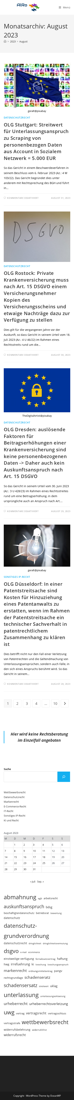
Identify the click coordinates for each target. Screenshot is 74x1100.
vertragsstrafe (12, 1023)
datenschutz (12, 918)
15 (15, 857)
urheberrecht (16, 1003)
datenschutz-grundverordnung (26, 930)
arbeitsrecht (51, 898)
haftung (62, 959)
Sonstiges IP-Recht (17, 577)
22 (15, 863)
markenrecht (15, 970)
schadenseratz (37, 977)
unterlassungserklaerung (52, 996)
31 (34, 869)
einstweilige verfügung (19, 959)
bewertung (56, 913)
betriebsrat (42, 913)
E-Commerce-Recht (15, 806)
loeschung (41, 964)
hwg (6, 964)
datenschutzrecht (15, 943)
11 (43, 851)
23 (24, 863)
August (23, 41)
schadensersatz (20, 985)
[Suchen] (63, 776)
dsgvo (11, 951)
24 (34, 863)
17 (34, 857)
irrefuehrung (20, 964)
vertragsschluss (57, 1013)
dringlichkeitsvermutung (55, 943)
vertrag (20, 1013)
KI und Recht (11, 820)
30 (24, 869)
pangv (58, 971)
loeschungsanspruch (58, 964)
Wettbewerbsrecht (15, 792)
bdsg (49, 907)
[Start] (5, 41)
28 (6, 869)
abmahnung (20, 897)
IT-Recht (8, 811)
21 (6, 863)
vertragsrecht (36, 1013)
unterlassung (21, 995)
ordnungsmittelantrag (40, 971)
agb (40, 898)
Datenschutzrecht (17, 117)
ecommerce (34, 952)
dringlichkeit (35, 943)
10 (55, 703)
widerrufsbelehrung (17, 1029)
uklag (53, 986)
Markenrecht (11, 801)
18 (43, 857)
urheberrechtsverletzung (48, 1003)
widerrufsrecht (15, 1035)
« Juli (32, 881)
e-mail (23, 952)
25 (43, 863)
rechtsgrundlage (13, 978)
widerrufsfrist (39, 1029)
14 (6, 857)
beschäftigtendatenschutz (19, 913)
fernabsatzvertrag (45, 959)
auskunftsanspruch (24, 906)
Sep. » (40, 881)
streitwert (44, 986)
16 (24, 857)
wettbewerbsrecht (45, 1022)
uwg (9, 1012)
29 (15, 869)
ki (33, 964)
